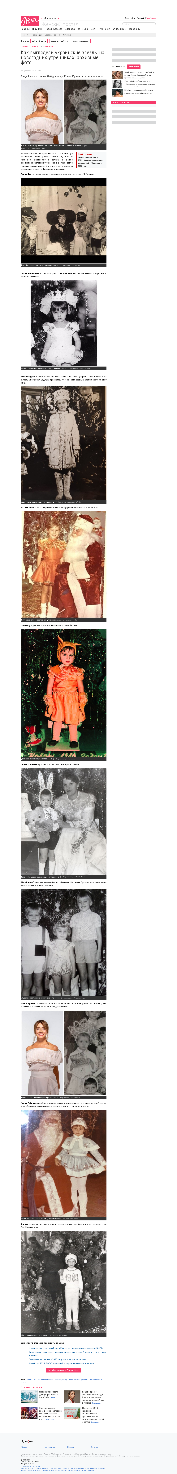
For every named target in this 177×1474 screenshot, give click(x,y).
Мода (52, 1397)
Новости (25, 35)
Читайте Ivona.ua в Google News (63, 1370)
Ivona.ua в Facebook (27, 1468)
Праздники (95, 1422)
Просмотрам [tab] (133, 66)
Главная (25, 29)
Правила (45, 1468)
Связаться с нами (55, 1468)
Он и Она (83, 29)
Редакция (36, 1466)
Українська (151, 18)
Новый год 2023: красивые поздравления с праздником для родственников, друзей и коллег (93, 1415)
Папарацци (37, 35)
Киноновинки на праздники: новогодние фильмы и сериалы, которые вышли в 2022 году (50, 1413)
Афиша (24, 1447)
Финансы (94, 1447)
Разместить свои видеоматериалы (74, 1468)
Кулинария (104, 29)
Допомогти (50, 18)
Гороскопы (134, 29)
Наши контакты (26, 1466)
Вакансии (91, 1470)
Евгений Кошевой (45, 1379)
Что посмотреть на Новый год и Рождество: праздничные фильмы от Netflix (66, 1348)
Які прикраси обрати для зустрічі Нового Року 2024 (48, 1394)
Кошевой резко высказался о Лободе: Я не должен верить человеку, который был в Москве (93, 1397)
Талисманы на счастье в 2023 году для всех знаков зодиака (57, 1359)
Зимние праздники (81, 41)
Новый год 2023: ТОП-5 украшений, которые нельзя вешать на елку (61, 1363)
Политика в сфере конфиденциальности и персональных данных (64, 1470)
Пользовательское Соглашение (31, 1470)
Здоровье (70, 29)
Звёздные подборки (59, 41)
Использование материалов (96, 1468)
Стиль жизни (119, 29)
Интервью (67, 35)
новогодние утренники (78, 1379)
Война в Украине (39, 41)
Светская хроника (52, 35)
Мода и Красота (53, 29)
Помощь (38, 1468)
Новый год (31, 1379)
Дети (93, 29)
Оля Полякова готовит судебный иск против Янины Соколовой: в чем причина (139, 75)
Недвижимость (50, 1447)
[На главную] (59, 24)
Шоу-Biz (37, 29)
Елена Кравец (61, 1379)
